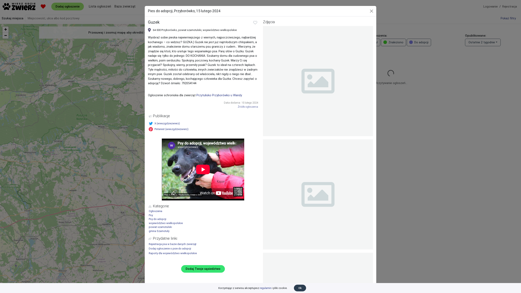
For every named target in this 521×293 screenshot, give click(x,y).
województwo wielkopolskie (166, 223)
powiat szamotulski (160, 226)
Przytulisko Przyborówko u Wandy (219, 95)
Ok (300, 288)
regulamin (265, 288)
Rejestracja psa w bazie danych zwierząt (172, 244)
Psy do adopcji (157, 219)
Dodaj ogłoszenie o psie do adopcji (170, 248)
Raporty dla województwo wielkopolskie (173, 253)
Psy (151, 215)
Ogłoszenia (155, 211)
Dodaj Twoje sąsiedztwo (203, 269)
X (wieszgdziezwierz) (167, 123)
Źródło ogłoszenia (248, 106)
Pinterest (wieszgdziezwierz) (171, 129)
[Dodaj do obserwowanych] (255, 22)
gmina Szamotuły (159, 231)
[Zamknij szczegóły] (371, 11)
